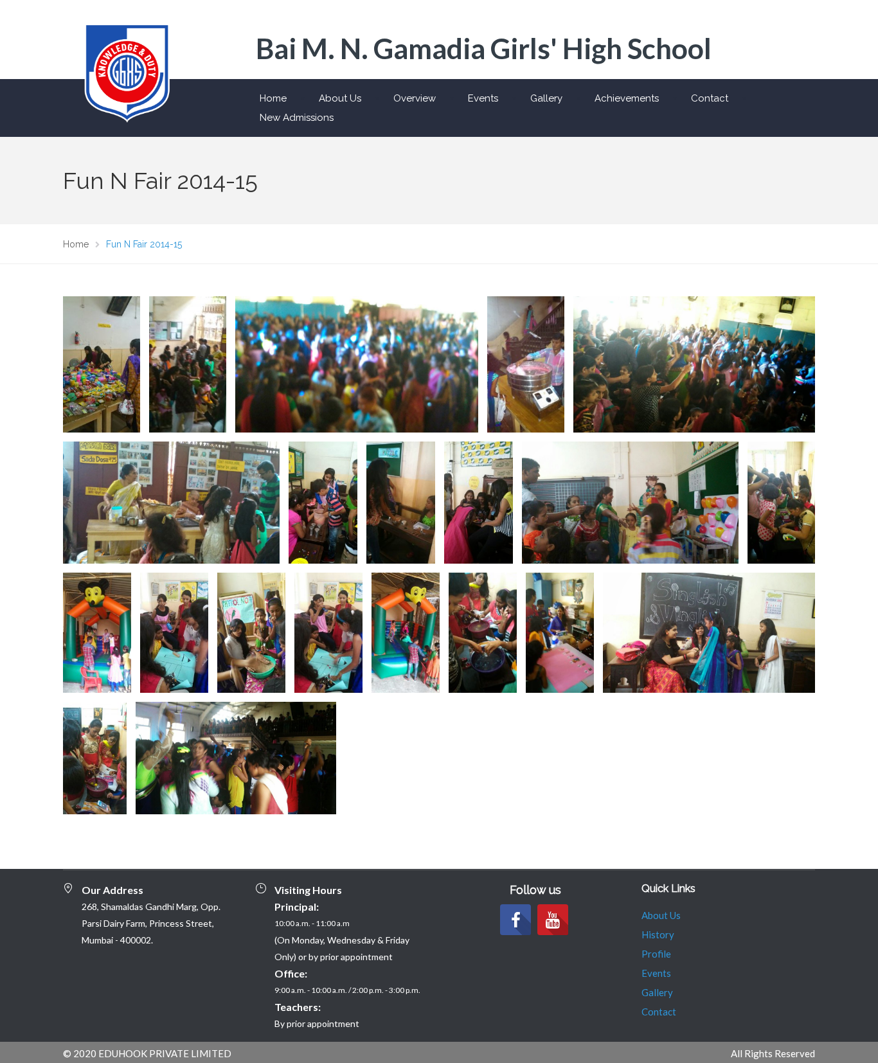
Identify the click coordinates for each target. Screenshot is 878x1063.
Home (273, 98)
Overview (414, 98)
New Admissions (297, 117)
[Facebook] (515, 919)
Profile (656, 954)
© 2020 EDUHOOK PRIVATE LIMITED (147, 1053)
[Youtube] (552, 919)
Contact (709, 98)
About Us (340, 98)
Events (483, 98)
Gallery (546, 98)
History (657, 934)
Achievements (627, 98)
